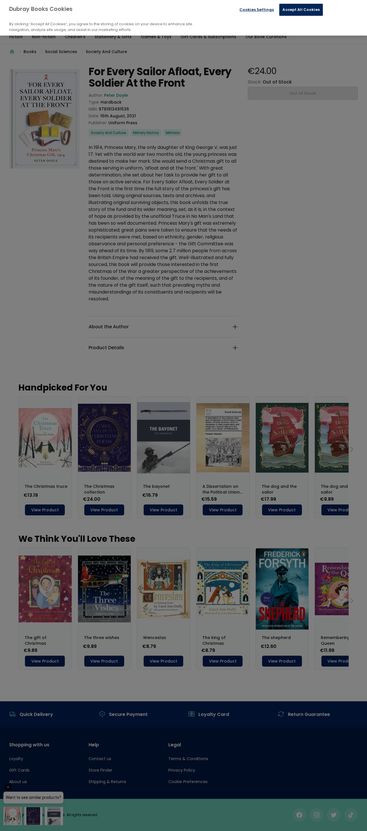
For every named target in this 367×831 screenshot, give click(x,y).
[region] (183, 18)
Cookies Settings (256, 9)
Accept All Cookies (300, 9)
